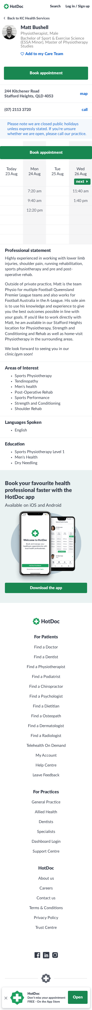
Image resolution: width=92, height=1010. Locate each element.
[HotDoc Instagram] (55, 955)
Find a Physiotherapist (46, 667)
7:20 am (34, 191)
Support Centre (46, 851)
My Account (46, 755)
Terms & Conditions (46, 908)
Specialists (46, 832)
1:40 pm (81, 201)
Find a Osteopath (46, 716)
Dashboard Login (46, 841)
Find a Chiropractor (46, 687)
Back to (28, 18)
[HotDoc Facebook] (37, 955)
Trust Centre (46, 928)
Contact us (46, 898)
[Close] (5, 997)
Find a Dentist (46, 657)
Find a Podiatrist (46, 677)
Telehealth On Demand (46, 746)
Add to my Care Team (44, 54)
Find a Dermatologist (46, 726)
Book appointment (46, 73)
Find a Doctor (46, 647)
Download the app (46, 588)
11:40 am (81, 191)
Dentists (46, 822)
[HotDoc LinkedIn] (46, 955)
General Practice (46, 802)
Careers (46, 888)
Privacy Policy (46, 918)
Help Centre (46, 765)
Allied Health (46, 812)
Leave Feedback (46, 775)
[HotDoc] (13, 6)
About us (46, 878)
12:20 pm (34, 210)
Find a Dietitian (46, 706)
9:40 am (34, 201)
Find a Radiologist (46, 736)
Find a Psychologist (46, 696)
